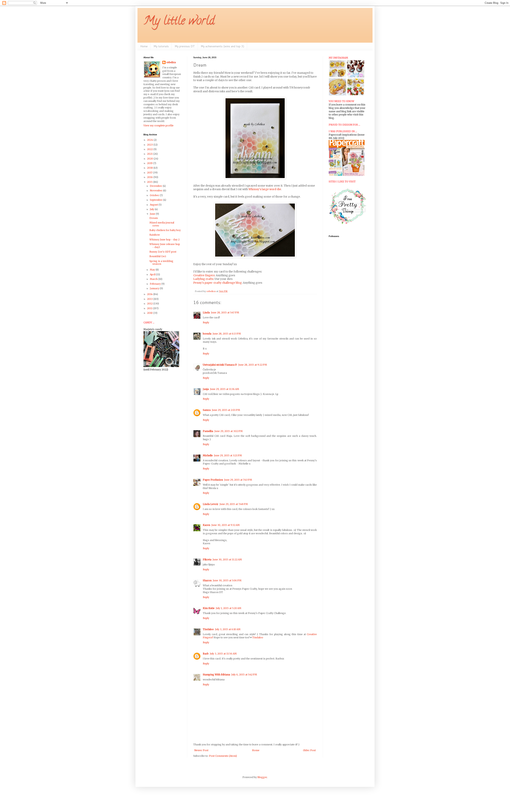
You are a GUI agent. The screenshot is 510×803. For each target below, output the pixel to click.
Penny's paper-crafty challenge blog (217, 282)
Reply (206, 322)
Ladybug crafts (203, 279)
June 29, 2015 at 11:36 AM (224, 389)
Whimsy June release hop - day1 (164, 245)
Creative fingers (204, 275)
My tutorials (161, 46)
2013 (150, 298)
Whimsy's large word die (264, 189)
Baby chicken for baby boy (165, 230)
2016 (150, 177)
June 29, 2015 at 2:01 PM (226, 409)
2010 (150, 312)
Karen (206, 525)
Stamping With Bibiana (216, 674)
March (154, 279)
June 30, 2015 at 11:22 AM (227, 559)
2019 (150, 163)
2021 (150, 153)
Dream (153, 217)
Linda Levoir (210, 504)
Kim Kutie (209, 608)
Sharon (207, 580)
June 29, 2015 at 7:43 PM (238, 479)
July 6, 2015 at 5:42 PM (244, 674)
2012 (150, 303)
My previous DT (185, 46)
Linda (206, 312)
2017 (150, 172)
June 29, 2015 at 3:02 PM (228, 431)
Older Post (309, 750)
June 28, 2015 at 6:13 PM (227, 333)
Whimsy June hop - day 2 (164, 239)
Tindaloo (208, 629)
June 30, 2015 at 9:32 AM (225, 525)
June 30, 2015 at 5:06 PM (227, 580)
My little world (179, 21)
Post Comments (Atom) (223, 755)
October (155, 195)
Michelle (208, 455)
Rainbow (154, 234)
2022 (150, 149)
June (153, 213)
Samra (207, 409)
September (156, 199)
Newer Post (201, 750)
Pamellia (208, 431)
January (155, 288)
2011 (150, 308)
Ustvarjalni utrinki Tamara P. (220, 364)
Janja (206, 389)
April (153, 274)
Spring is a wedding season (161, 262)
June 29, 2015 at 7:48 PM (234, 504)
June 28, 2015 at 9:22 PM (252, 364)
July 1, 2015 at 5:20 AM (228, 608)
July (152, 209)
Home (144, 46)
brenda (207, 333)
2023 (150, 144)
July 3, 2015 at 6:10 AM (227, 629)
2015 (150, 181)
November (156, 190)
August (154, 204)
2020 (150, 158)
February (155, 283)
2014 (150, 294)
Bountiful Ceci (157, 256)
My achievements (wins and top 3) (222, 46)
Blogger (262, 777)
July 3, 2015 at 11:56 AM (223, 653)
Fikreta (207, 559)
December (156, 185)
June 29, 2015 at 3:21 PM (228, 455)
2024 (150, 139)
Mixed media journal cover (161, 224)
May (153, 269)
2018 (150, 167)
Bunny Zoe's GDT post (162, 251)
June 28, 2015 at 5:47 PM (225, 312)
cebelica (171, 62)
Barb (206, 653)
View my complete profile (158, 125)
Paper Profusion (213, 479)
